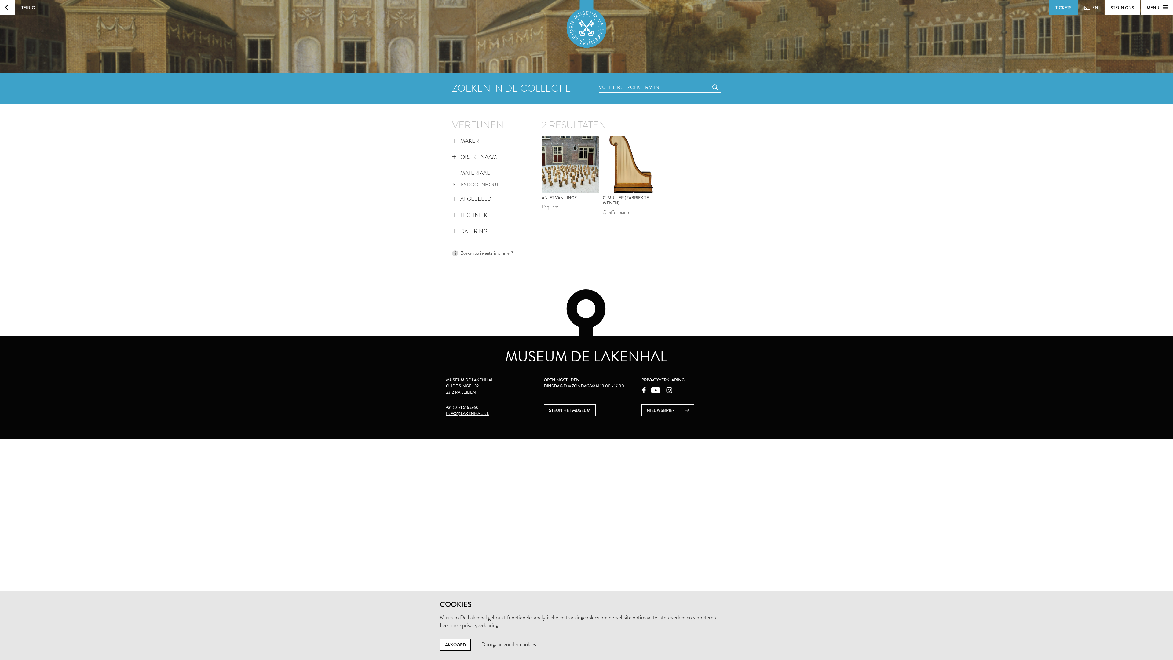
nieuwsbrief (661, 410)
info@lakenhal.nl (467, 413)
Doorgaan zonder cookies (508, 644)
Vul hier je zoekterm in (618, 80)
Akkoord (455, 645)
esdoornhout (480, 184)
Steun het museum (569, 410)
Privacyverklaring (663, 380)
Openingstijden (561, 380)
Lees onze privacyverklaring (469, 625)
